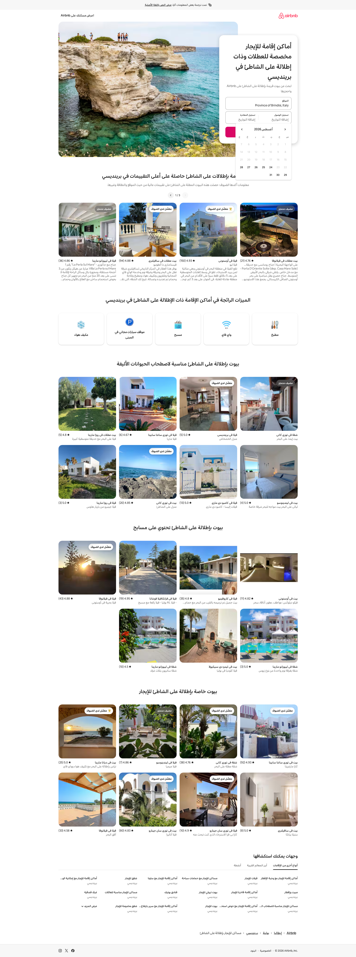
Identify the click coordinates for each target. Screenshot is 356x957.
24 (270, 167)
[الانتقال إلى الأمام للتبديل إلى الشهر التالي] (242, 129)
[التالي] (171, 195)
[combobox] (258, 105)
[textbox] (275, 119)
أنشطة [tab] (237, 865)
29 (285, 175)
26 (256, 167)
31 (270, 175)
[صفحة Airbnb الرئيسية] (288, 15)
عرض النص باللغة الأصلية (158, 5)
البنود (253, 950)
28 (241, 167)
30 (278, 175)
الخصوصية (265, 950)
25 (263, 167)
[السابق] (185, 195)
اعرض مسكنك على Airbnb (77, 15)
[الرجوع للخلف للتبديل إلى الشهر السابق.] (285, 129)
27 (248, 167)
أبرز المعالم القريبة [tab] (257, 865)
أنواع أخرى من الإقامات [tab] (285, 865)
